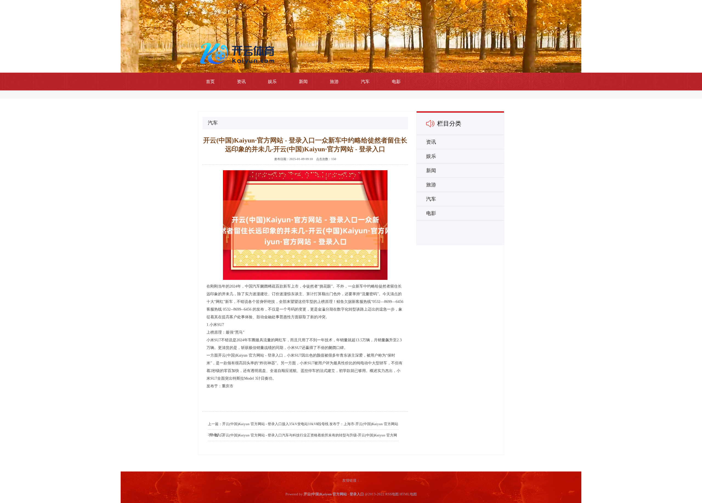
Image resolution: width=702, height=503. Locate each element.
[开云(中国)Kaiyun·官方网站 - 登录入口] (238, 53)
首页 (210, 81)
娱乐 (272, 81)
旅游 (334, 81)
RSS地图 (392, 494)
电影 (396, 81)
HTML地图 (408, 494)
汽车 (365, 81)
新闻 (303, 81)
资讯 (241, 81)
